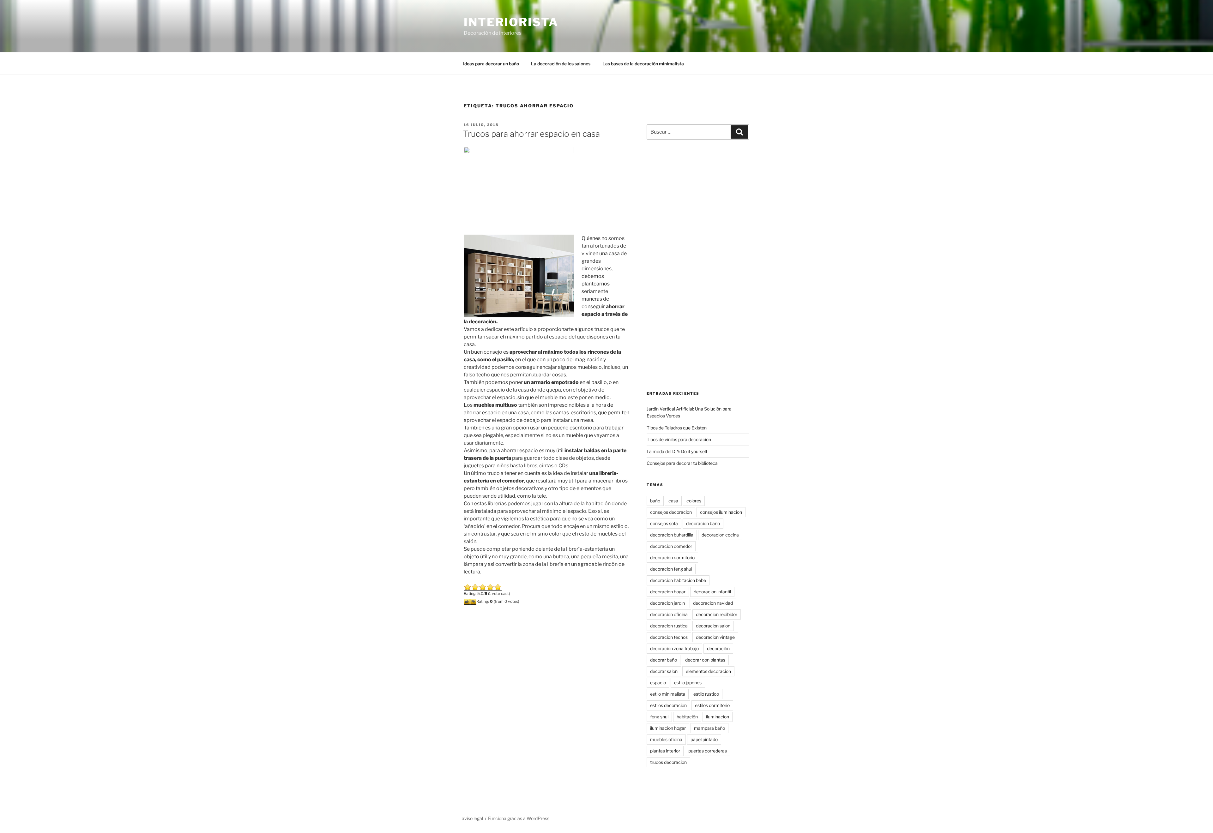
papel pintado (704, 739)
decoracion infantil (712, 591)
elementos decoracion (708, 671)
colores (693, 500)
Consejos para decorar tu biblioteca (682, 463)
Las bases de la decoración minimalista (643, 63)
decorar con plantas (705, 659)
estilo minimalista (667, 694)
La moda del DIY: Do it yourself (677, 451)
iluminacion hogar (668, 728)
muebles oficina (666, 739)
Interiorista (511, 22)
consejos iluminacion (721, 512)
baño (655, 500)
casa (673, 500)
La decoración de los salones (560, 63)
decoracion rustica (669, 625)
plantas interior (665, 750)
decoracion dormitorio (672, 557)
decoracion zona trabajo (674, 648)
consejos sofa (664, 523)
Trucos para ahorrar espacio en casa (531, 134)
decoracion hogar (667, 591)
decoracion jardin (667, 603)
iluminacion (717, 716)
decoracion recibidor (716, 614)
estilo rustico (706, 694)
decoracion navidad (713, 603)
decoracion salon (713, 625)
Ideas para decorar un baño (491, 63)
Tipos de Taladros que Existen (677, 427)
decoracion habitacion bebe (678, 580)
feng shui (659, 716)
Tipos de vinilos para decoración (679, 439)
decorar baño (663, 659)
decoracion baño (703, 523)
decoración (718, 648)
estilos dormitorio (712, 705)
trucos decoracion (668, 762)
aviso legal (472, 818)
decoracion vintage (715, 637)
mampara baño (709, 728)
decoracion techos (669, 637)
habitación (687, 716)
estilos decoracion (668, 705)
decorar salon (664, 671)
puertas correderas (707, 750)
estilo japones (688, 682)
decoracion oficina (669, 614)
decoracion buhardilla (671, 534)
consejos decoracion (671, 512)
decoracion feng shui (671, 569)
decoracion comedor (671, 546)
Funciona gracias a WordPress (518, 818)
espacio (658, 682)
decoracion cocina (720, 534)
